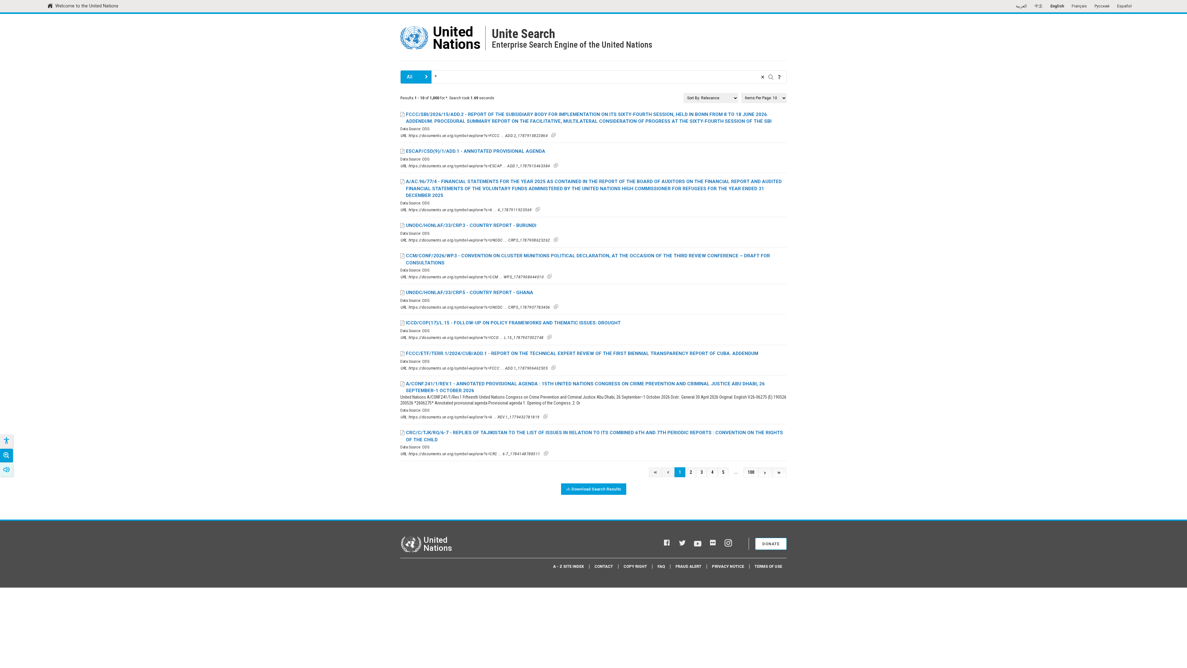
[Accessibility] (6, 441)
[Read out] (6, 470)
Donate (771, 544)
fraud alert (688, 566)
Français (1079, 6)
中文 (1039, 6)
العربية (1021, 6)
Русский (1102, 6)
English (1057, 6)
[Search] (770, 77)
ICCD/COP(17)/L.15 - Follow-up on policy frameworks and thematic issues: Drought (513, 323)
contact (603, 566)
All (409, 77)
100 (751, 472)
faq (661, 566)
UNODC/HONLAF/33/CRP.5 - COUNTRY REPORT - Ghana (469, 292)
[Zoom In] (6, 455)
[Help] (779, 77)
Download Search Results (596, 488)
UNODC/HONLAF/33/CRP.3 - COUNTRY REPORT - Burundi (471, 225)
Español (1124, 6)
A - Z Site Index (568, 566)
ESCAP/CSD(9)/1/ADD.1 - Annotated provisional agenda (475, 151)
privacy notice (728, 566)
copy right (635, 566)
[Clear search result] (762, 77)
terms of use (768, 566)
